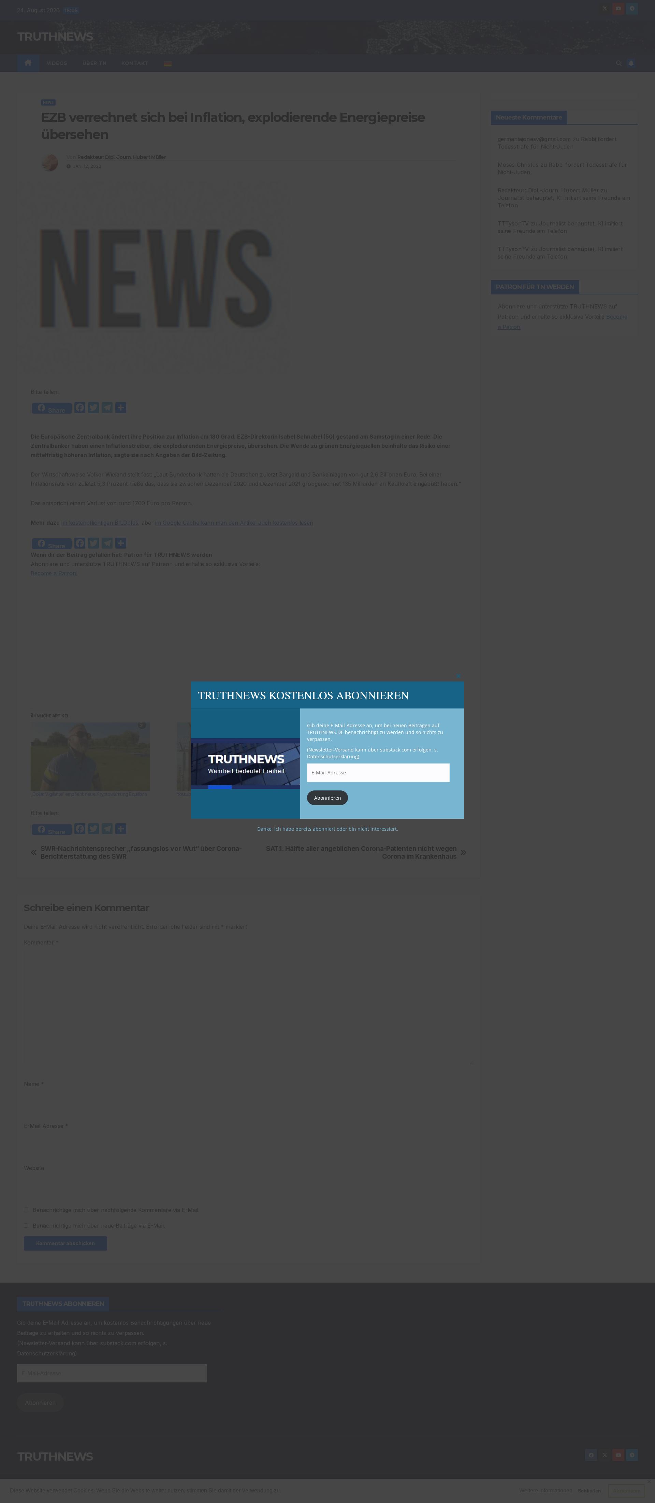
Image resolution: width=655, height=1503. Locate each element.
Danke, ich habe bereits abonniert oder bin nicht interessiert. (327, 829)
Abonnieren (327, 798)
